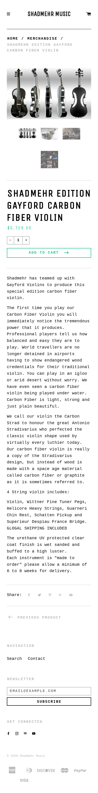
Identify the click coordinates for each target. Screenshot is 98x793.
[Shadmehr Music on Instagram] (16, 734)
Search (14, 658)
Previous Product (38, 618)
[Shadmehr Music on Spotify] (25, 734)
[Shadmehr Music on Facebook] (8, 734)
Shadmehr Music (49, 14)
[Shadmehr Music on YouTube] (33, 734)
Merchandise (42, 39)
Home (12, 39)
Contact (36, 658)
